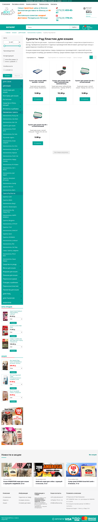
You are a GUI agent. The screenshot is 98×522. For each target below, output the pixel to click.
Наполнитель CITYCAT (10, 224)
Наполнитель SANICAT (10, 230)
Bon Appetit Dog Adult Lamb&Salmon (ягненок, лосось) (16, 362)
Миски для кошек (9, 268)
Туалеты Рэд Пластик (9, 193)
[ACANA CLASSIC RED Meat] (5, 330)
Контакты (54, 4)
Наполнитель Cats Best (10, 119)
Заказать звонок (89, 15)
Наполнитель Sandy (9, 183)
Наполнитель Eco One (10, 146)
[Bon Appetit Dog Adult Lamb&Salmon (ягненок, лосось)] (5, 365)
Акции (5, 503)
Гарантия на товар (25, 497)
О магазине (6, 4)
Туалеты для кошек (9, 126)
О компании (7, 497)
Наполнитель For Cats (10, 134)
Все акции (93, 455)
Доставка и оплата (18, 4)
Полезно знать (44, 4)
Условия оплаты (24, 500)
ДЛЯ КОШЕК (22, 32)
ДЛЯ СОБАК (7, 82)
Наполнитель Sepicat (10, 153)
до (12, 42)
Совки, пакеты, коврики (10, 250)
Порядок (41, 57)
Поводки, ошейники (10, 282)
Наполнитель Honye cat (10, 149)
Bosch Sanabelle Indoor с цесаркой (15, 391)
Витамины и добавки (10, 109)
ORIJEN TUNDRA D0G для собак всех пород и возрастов (16, 340)
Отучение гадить (8, 137)
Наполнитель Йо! (8, 244)
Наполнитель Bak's (9, 190)
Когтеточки (7, 99)
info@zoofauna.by (56, 503)
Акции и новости (31, 4)
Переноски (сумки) (10, 279)
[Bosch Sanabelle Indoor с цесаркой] (5, 395)
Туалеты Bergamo (8, 220)
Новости (5, 500)
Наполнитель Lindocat (10, 240)
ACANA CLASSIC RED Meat (16, 326)
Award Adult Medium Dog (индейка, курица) (16, 312)
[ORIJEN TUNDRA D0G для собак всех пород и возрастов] (5, 343)
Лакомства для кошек (11, 290)
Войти (89, 12)
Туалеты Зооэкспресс (10, 207)
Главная (8, 32)
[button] (12, 38)
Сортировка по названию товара (59, 57)
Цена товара (77, 57)
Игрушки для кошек (10, 272)
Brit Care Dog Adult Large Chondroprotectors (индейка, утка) (15, 377)
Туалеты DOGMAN (9, 237)
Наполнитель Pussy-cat (10, 115)
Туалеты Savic (7, 234)
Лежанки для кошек (10, 275)
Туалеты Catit (7, 197)
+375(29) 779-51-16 (56, 500)
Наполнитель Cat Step (10, 247)
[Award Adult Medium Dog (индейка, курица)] (5, 315)
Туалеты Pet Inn (8, 187)
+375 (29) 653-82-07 (56, 497)
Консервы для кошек (10, 96)
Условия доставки (25, 503)
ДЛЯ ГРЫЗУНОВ (8, 298)
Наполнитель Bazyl (9, 203)
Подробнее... (7, 410)
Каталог (10, 27)
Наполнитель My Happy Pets (8, 211)
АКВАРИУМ (7, 303)
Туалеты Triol (7, 227)
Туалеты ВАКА (7, 200)
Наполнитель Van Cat (10, 122)
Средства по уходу (9, 264)
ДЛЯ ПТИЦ (7, 294)
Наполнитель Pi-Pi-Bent (10, 164)
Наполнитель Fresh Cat (10, 156)
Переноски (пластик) (10, 286)
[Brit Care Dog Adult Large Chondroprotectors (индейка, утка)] (5, 379)
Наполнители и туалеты (34, 32)
